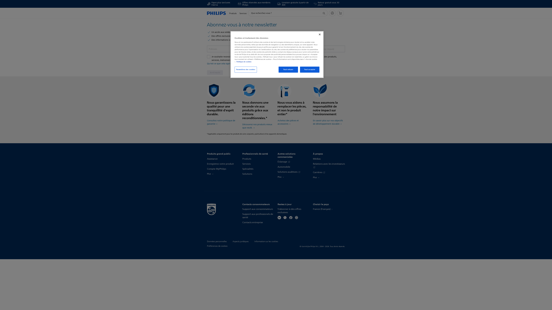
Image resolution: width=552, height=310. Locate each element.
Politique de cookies (243, 61)
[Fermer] (320, 34)
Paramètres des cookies (245, 69)
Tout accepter (309, 69)
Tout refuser (288, 69)
